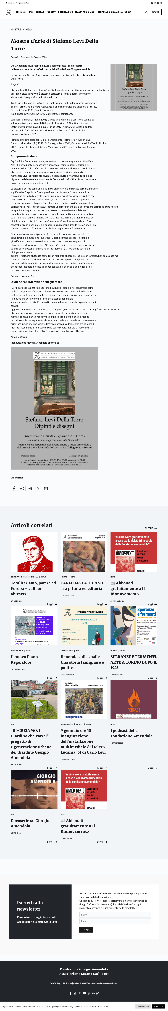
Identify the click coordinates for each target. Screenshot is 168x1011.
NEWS (30, 12)
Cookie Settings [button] (143, 1006)
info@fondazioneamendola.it (104, 983)
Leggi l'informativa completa (95, 904)
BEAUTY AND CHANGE (85, 12)
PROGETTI (51, 12)
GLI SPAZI (40, 12)
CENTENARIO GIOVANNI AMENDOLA (114, 12)
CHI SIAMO (21, 12)
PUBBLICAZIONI (65, 12)
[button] (156, 12)
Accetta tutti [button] (158, 1006)
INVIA (86, 929)
